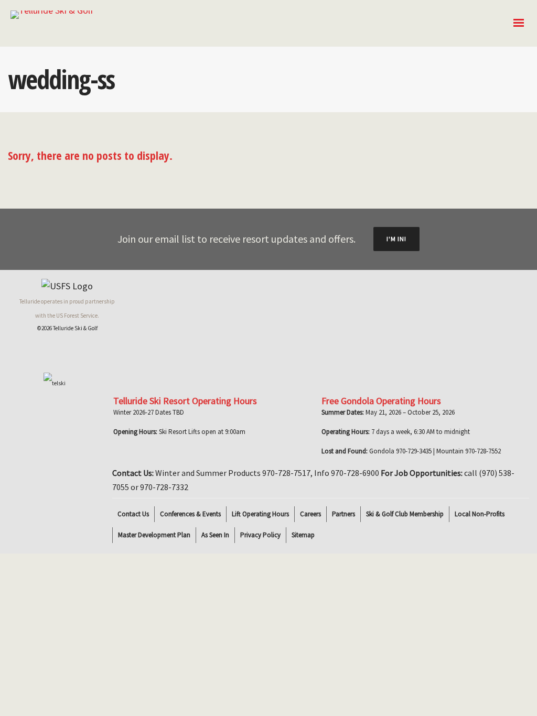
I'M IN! (396, 239)
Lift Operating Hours (260, 513)
